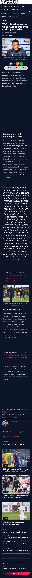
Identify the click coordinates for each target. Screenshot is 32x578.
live (12, 532)
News (5, 465)
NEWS (5, 21)
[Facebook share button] (11, 64)
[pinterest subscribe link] (16, 436)
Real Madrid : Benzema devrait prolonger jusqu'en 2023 (13, 523)
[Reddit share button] (17, 64)
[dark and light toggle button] (29, 11)
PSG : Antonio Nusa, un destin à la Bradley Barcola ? (16, 544)
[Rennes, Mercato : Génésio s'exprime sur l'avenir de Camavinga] (16, 484)
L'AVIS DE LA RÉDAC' (12, 16)
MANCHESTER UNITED (7, 13)
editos (24, 532)
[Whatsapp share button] (21, 64)
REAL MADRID (5, 9)
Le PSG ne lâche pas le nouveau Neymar (13, 557)
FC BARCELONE (14, 9)
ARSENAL (22, 13)
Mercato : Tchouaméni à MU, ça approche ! (14, 568)
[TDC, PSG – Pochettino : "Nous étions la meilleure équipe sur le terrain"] (16, 458)
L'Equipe (16, 264)
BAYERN (3, 16)
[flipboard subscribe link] (6, 436)
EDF (15, 6)
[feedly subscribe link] (22, 432)
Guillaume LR (9, 35)
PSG (18, 6)
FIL (4, 532)
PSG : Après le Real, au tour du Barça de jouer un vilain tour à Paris (15, 537)
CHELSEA (16, 13)
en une (8, 532)
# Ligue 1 (5, 441)
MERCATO (4, 6)
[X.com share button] (14, 64)
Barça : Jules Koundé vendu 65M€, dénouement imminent (15, 562)
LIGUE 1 (22, 6)
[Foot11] (9, 2)
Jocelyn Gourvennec (19, 159)
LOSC (16, 162)
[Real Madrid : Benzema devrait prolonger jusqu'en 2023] (16, 511)
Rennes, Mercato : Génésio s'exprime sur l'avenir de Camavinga (15, 497)
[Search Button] (26, 2)
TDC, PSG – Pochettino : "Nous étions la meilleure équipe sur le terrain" (15, 470)
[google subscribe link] (13, 432)
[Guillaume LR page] (5, 423)
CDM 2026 (10, 6)
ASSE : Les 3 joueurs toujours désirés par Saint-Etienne (15, 551)
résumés (17, 532)
